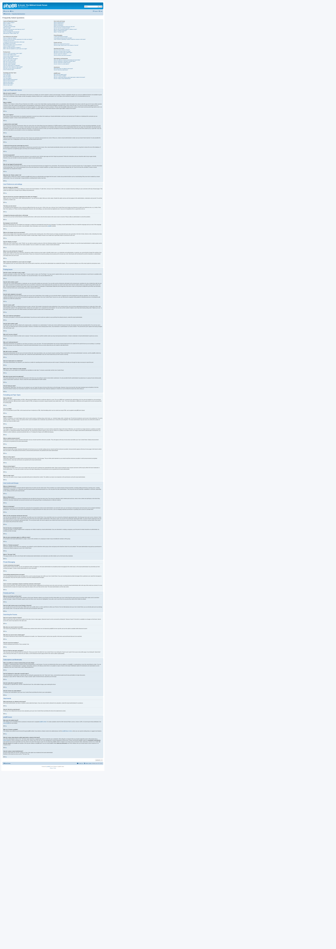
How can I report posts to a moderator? (11, 65)
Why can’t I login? (7, 27)
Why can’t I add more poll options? (10, 58)
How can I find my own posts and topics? (62, 55)
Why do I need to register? (9, 22)
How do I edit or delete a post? (9, 54)
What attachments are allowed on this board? (63, 68)
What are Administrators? (59, 22)
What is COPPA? (6, 23)
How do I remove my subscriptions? (61, 63)
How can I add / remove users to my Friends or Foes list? (66, 45)
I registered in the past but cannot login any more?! (14, 29)
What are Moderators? (58, 23)
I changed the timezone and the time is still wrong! (13, 42)
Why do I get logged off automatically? (11, 31)
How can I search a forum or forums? (62, 49)
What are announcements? (9, 80)
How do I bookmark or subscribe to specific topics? (65, 61)
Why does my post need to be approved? (12, 68)
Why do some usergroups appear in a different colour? (65, 29)
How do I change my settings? (9, 37)
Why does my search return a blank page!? (63, 52)
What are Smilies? (7, 76)
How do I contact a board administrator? (62, 78)
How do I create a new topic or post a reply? (12, 53)
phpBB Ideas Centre (67, 731)
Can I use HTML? (7, 75)
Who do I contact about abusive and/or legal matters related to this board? (69, 77)
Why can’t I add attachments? (9, 62)
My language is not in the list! (9, 43)
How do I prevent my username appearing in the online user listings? (17, 39)
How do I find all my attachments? (61, 69)
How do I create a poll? (8, 57)
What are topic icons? (8, 84)
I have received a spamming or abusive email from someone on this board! (69, 39)
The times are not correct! (8, 40)
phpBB (49, 226)
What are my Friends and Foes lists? (61, 43)
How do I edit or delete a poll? (9, 60)
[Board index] (10, 5)
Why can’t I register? (7, 25)
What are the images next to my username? (12, 44)
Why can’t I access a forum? (9, 61)
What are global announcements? (10, 79)
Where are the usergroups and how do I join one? (64, 26)
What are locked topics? (8, 83)
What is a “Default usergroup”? (60, 30)
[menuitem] (12, 11)
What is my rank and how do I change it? (12, 47)
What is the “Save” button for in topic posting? (13, 66)
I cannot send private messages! (61, 36)
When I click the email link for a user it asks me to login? (15, 48)
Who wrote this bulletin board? (60, 74)
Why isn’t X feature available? (60, 75)
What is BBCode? (7, 74)
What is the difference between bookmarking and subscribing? (67, 59)
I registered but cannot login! (9, 26)
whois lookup (6, 740)
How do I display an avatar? (9, 46)
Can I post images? (7, 78)
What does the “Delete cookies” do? (11, 33)
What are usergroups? (58, 25)
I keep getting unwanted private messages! (63, 37)
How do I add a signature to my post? (11, 56)
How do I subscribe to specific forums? (62, 62)
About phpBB (6, 723)
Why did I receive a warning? (9, 64)
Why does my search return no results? (62, 51)
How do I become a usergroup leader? (62, 27)
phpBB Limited (42, 721)
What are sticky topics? (8, 82)
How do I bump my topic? (8, 69)
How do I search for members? (60, 53)
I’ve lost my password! (8, 30)
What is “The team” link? (59, 31)
